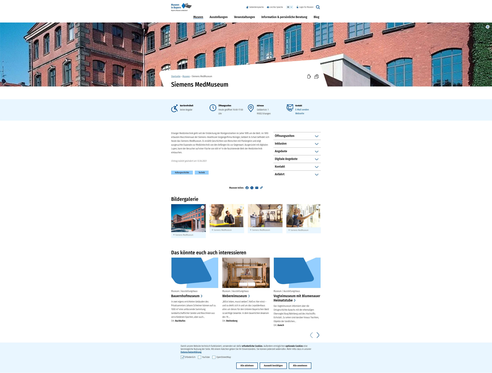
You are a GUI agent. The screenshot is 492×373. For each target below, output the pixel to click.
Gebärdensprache (256, 7)
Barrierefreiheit (186, 105)
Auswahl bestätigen (273, 365)
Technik (202, 172)
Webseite (299, 113)
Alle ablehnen (247, 365)
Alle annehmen (300, 365)
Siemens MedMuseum (202, 76)
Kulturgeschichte (182, 172)
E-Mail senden (302, 109)
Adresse (260, 105)
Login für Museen (306, 7)
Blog (316, 17)
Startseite (175, 76)
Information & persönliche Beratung (284, 17)
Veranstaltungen (244, 17)
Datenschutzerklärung (191, 352)
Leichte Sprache (276, 7)
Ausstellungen (219, 17)
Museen (198, 17)
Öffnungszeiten (224, 105)
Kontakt (298, 105)
